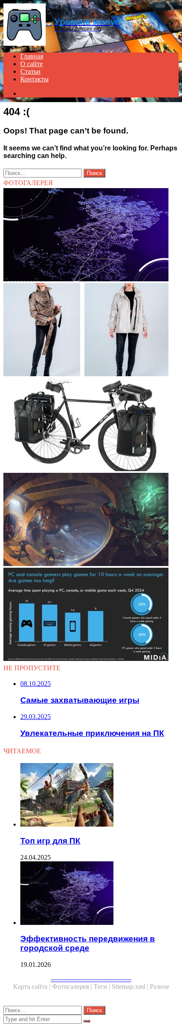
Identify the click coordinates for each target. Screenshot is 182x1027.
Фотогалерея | (73, 986)
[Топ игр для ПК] (99, 795)
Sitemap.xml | (131, 986)
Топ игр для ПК (50, 840)
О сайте (31, 63)
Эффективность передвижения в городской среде (87, 943)
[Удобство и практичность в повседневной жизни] (91, 330)
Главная (31, 56)
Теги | (103, 986)
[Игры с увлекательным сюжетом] (91, 520)
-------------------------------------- (91, 979)
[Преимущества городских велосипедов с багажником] (91, 425)
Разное (159, 986)
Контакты (34, 79)
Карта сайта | (32, 986)
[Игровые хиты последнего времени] (91, 615)
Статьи (30, 71)
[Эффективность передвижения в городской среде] (91, 235)
